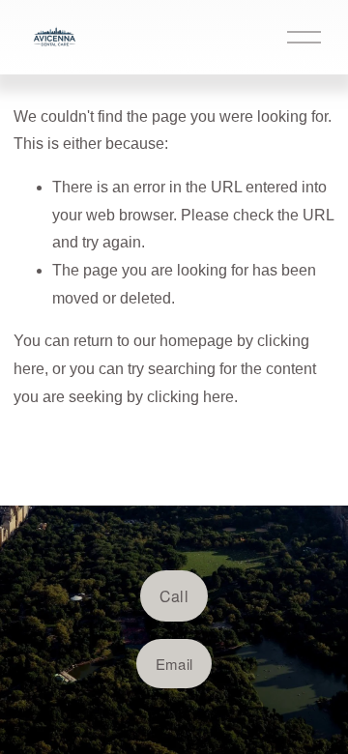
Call (174, 596)
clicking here (190, 397)
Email (174, 663)
